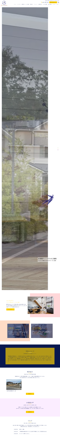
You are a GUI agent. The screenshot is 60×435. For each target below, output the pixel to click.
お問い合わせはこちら (53, 2)
